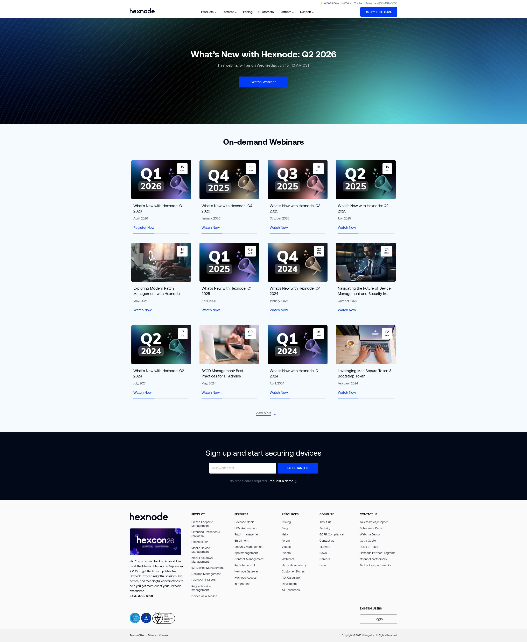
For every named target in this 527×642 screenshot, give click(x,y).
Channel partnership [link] (373, 559)
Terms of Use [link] (137, 635)
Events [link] (286, 553)
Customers (266, 12)
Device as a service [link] (204, 596)
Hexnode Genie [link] (244, 522)
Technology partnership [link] (375, 565)
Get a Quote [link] (368, 540)
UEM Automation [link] (245, 528)
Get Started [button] (297, 468)
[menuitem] (209, 12)
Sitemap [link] (324, 546)
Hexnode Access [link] (245, 577)
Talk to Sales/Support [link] (374, 522)
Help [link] (285, 534)
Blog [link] (285, 528)
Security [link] (324, 528)
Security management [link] (249, 546)
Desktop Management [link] (206, 574)
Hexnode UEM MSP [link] (203, 580)
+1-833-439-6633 (386, 3)
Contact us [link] (326, 540)
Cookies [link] (163, 635)
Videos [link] (286, 546)
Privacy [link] (152, 635)
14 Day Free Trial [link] (379, 12)
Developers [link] (289, 583)
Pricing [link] (286, 522)
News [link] (323, 553)
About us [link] (325, 522)
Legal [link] (322, 565)
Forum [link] (286, 540)
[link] (141, 596)
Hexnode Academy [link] (294, 565)
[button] (378, 619)
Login (379, 619)
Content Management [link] (249, 559)
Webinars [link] (288, 559)
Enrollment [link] (241, 540)
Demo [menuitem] (345, 3)
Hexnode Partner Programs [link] (377, 553)
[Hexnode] (142, 10)
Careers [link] (324, 559)
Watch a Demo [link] (370, 534)
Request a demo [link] (281, 481)
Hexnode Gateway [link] (246, 571)
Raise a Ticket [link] (369, 546)
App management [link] (246, 553)
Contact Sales (363, 3)
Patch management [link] (247, 534)
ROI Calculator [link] (291, 577)
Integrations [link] (242, 583)
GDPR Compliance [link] (331, 534)
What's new (331, 3)
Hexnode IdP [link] (199, 541)
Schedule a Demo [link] (371, 528)
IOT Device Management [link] (207, 567)
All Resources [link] (291, 590)
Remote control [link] (244, 565)
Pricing (248, 12)
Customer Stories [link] (293, 571)
